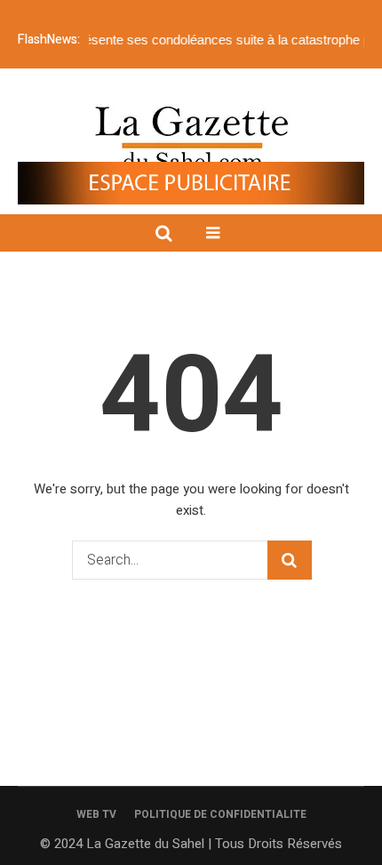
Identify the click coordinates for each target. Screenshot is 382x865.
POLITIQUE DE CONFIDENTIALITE (220, 814)
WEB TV (96, 814)
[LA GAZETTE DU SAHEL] (191, 138)
